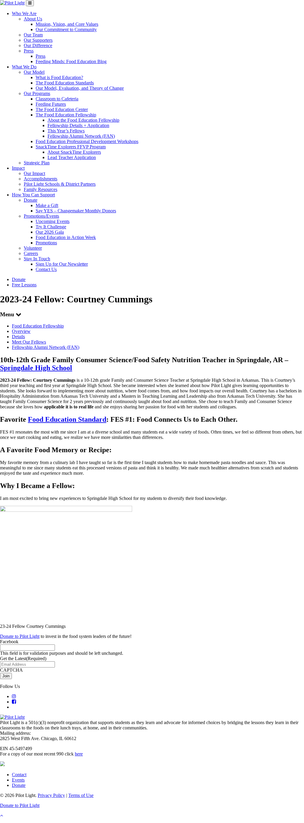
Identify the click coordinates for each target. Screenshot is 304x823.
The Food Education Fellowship (66, 114)
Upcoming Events (52, 221)
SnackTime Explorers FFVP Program (71, 146)
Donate (30, 200)
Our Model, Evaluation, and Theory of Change (80, 88)
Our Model (34, 72)
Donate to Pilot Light (19, 636)
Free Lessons (24, 284)
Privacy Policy (51, 795)
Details (18, 336)
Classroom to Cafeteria (57, 98)
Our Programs (37, 93)
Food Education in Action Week (66, 237)
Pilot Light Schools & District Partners (60, 184)
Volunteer (33, 248)
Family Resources (40, 189)
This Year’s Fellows (66, 130)
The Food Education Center (62, 109)
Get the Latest (23, 658)
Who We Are (24, 13)
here (79, 753)
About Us (33, 18)
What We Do (24, 66)
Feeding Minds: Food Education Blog (71, 61)
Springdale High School (36, 368)
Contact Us (46, 269)
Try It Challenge (51, 226)
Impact (18, 168)
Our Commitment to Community (66, 29)
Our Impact (34, 173)
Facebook (9, 641)
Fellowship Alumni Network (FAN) (81, 136)
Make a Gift (47, 205)
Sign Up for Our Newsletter (62, 264)
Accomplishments (40, 178)
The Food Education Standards (65, 82)
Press (29, 50)
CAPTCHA (11, 670)
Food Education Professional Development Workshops (87, 141)
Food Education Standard (67, 419)
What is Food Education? (59, 77)
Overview (21, 331)
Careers (31, 253)
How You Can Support (33, 194)
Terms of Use (81, 795)
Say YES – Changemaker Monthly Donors (76, 210)
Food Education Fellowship (38, 325)
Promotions (46, 242)
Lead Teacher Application (72, 157)
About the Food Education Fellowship (83, 120)
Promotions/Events (41, 216)
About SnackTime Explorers (74, 152)
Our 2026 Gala (50, 232)
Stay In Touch (37, 258)
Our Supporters (38, 40)
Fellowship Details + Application (78, 125)
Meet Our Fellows (29, 341)
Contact (19, 774)
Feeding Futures (51, 104)
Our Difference (38, 45)
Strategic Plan (37, 162)
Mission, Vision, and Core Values (67, 24)
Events (18, 779)
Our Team (33, 34)
